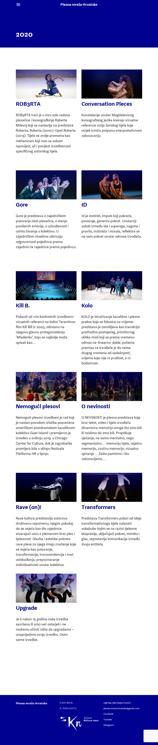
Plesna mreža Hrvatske (78, 4)
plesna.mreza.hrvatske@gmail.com (121, 708)
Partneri (66, 702)
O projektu (68, 708)
